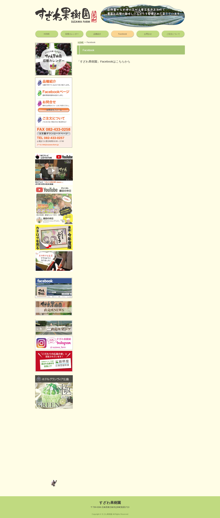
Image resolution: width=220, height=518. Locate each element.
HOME (81, 42)
